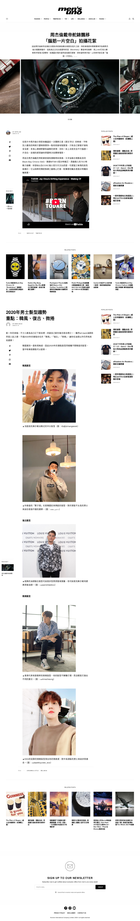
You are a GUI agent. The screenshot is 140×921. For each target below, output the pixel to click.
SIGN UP (100, 887)
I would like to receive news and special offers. (71, 892)
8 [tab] (77, 107)
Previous (18, 86)
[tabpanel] (70, 86)
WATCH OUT (30, 233)
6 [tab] (74, 107)
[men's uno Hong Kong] (70, 10)
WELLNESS (44, 770)
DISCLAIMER (71, 913)
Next (121, 86)
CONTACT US (82, 913)
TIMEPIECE (39, 233)
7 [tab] (76, 107)
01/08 (70, 119)
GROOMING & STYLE (33, 770)
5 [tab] (73, 107)
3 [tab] (70, 107)
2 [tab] (68, 107)
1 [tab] (67, 107)
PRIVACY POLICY (59, 913)
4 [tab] (71, 107)
